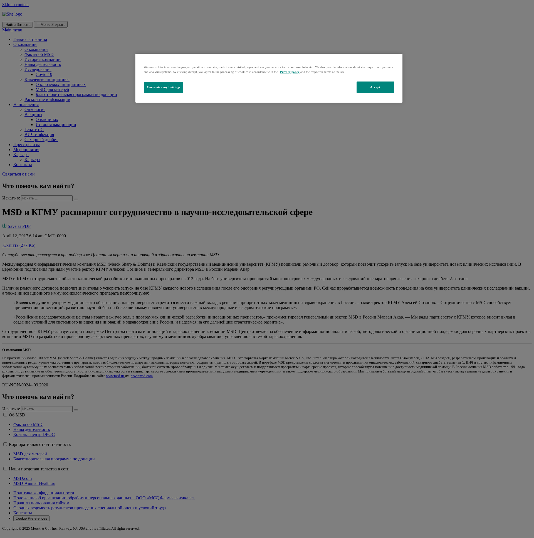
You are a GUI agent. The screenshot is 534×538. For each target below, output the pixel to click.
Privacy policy (290, 71)
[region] (268, 78)
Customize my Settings (164, 87)
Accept (375, 87)
